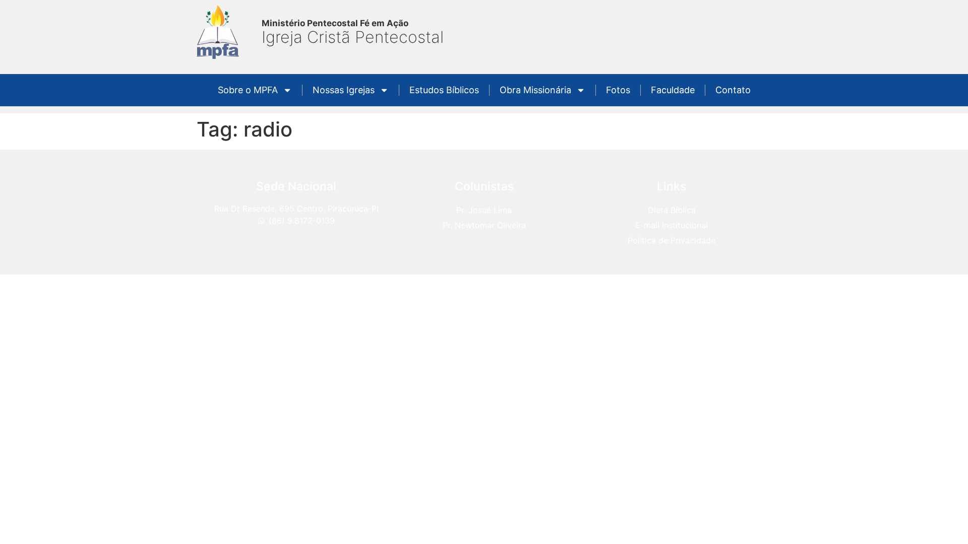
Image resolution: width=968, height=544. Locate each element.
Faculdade (673, 90)
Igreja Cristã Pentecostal (353, 37)
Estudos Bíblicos (444, 90)
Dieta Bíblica (672, 210)
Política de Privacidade (671, 240)
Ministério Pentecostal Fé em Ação (335, 23)
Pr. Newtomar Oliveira (484, 225)
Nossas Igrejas (344, 90)
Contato (733, 90)
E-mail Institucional (671, 225)
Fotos (618, 90)
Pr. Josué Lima (484, 210)
